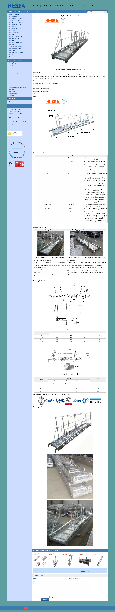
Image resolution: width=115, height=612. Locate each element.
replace (55, 596)
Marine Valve (12, 30)
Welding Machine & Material (16, 65)
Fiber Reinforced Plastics (15, 81)
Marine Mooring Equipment (15, 18)
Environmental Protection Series (16, 85)
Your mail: (36, 578)
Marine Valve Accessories (15, 32)
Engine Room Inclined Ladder (70, 569)
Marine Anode (12, 50)
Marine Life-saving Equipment (16, 36)
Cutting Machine (13, 67)
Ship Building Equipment (15, 56)
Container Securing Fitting (15, 69)
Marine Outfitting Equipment (16, 22)
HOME (35, 6)
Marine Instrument (13, 54)
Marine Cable (12, 40)
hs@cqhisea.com (77, 578)
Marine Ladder (42, 11)
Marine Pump (12, 34)
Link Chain (11, 71)
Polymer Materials (13, 83)
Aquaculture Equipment (14, 20)
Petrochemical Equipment (15, 79)
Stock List (11, 101)
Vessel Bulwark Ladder (55, 569)
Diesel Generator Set (14, 75)
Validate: (35, 596)
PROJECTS (72, 6)
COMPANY (46, 6)
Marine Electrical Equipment (15, 42)
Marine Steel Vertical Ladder (99, 569)
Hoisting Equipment (13, 63)
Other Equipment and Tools (15, 77)
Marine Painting (12, 26)
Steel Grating (12, 91)
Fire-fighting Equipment (14, 38)
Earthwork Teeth (13, 93)
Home (35, 11)
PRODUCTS (59, 6)
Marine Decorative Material (15, 48)
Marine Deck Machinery (14, 16)
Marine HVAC (12, 44)
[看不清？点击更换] (51, 597)
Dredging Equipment (14, 14)
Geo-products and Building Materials (17, 87)
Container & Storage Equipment (16, 73)
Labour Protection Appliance (15, 46)
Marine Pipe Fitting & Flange (16, 52)
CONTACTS (94, 6)
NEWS (83, 6)
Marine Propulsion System (15, 24)
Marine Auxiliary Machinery (15, 28)
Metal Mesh (11, 89)
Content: (35, 583)
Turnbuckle (11, 95)
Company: (35, 581)
